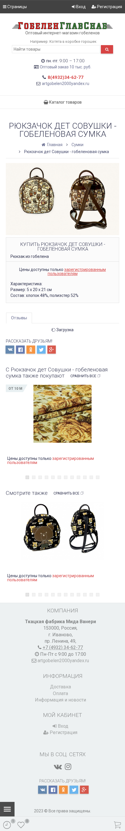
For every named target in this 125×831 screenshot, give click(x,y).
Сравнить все (83, 376)
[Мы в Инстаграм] (68, 766)
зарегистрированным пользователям (77, 271)
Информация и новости (60, 700)
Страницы (16, 6)
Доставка (60, 687)
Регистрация (109, 6)
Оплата (60, 693)
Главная (54, 144)
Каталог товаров (65, 102)
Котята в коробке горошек (73, 41)
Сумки (77, 144)
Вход (80, 6)
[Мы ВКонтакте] (58, 766)
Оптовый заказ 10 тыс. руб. (65, 67)
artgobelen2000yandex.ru (65, 83)
